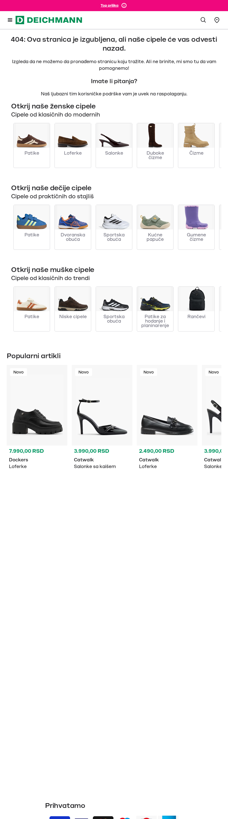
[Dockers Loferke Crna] (37, 418)
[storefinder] (216, 20)
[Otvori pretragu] (203, 20)
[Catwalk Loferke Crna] (167, 418)
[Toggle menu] (10, 20)
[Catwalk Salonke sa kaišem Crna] (102, 418)
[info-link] (124, 5)
